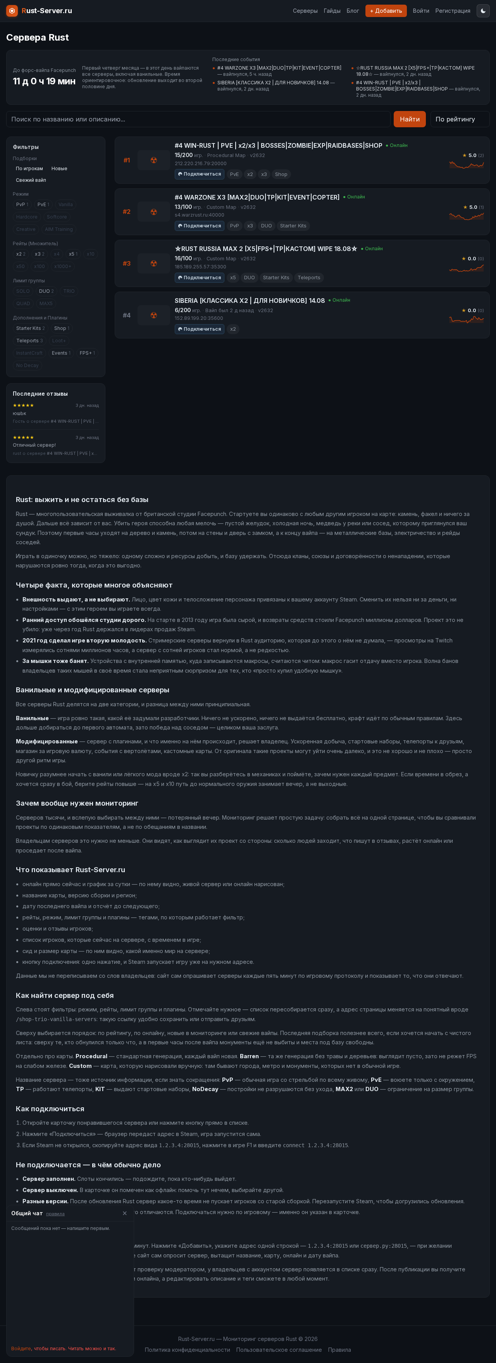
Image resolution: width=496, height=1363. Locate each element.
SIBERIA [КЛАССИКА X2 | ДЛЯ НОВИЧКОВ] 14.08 (273, 82)
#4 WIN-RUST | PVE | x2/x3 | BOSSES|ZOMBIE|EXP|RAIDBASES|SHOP (402, 86)
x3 (40, 254)
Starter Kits (30, 328)
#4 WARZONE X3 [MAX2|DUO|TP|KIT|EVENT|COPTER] (279, 68)
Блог (353, 10)
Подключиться (202, 174)
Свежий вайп (31, 180)
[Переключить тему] (483, 10)
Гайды (332, 10)
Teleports (29, 340)
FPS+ (87, 353)
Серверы (305, 10)
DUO (46, 291)
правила (55, 1213)
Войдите (21, 1348)
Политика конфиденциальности (187, 1349)
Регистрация (453, 10)
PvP (22, 204)
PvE (43, 204)
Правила (339, 1349)
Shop (61, 328)
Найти (410, 119)
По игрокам (29, 168)
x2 (21, 254)
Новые (59, 168)
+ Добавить (386, 10)
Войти (421, 10)
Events (61, 353)
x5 (73, 254)
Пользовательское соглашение (279, 1349)
